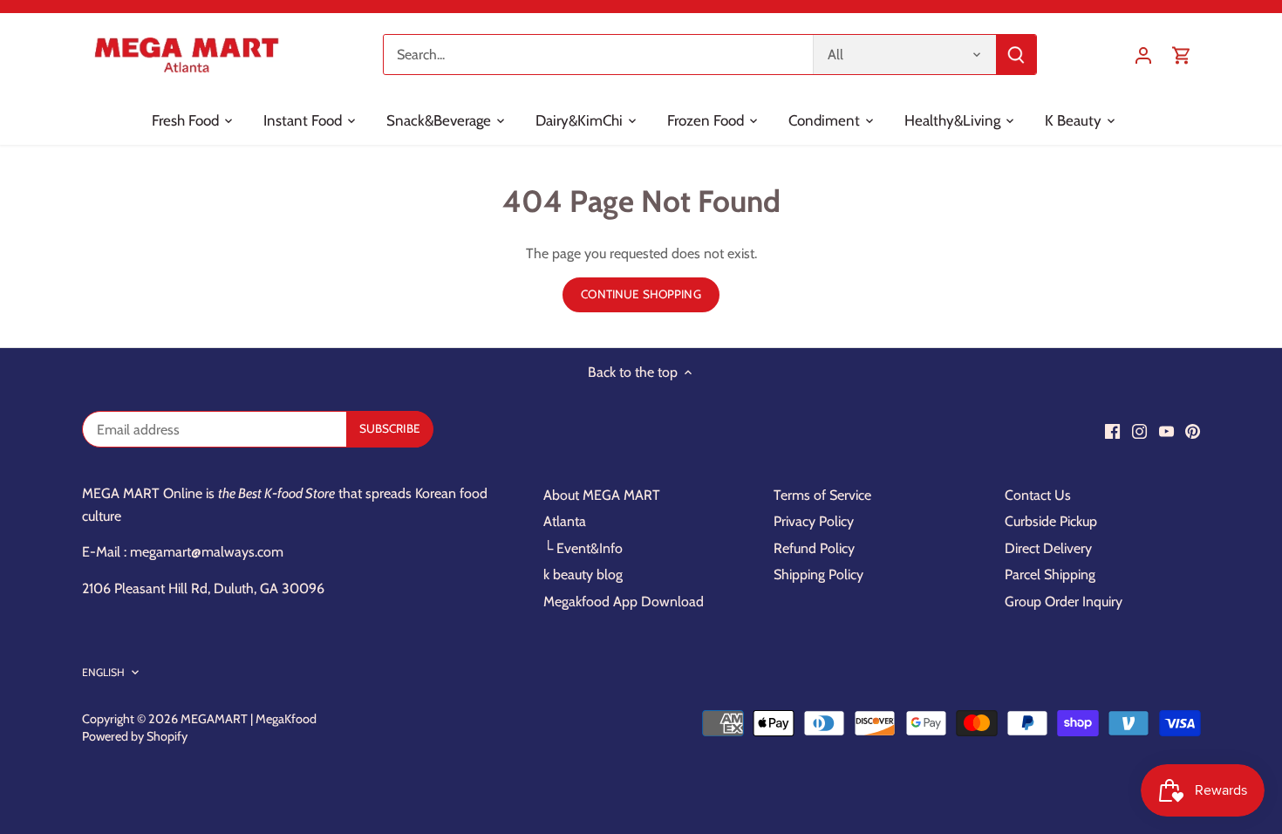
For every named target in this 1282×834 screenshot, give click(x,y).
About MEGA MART (601, 495)
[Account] (1143, 55)
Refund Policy (814, 548)
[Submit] (1016, 54)
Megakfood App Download (623, 601)
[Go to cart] (1181, 55)
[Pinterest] (1192, 431)
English (104, 672)
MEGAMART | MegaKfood (249, 719)
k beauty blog (583, 574)
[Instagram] (1139, 431)
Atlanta (564, 521)
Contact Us (1038, 495)
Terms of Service (822, 495)
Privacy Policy (814, 521)
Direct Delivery (1048, 548)
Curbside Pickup (1051, 521)
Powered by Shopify (135, 736)
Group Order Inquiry (1063, 601)
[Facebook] (1112, 431)
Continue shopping (640, 294)
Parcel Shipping (1050, 574)
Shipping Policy (818, 574)
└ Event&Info (583, 548)
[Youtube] (1166, 431)
